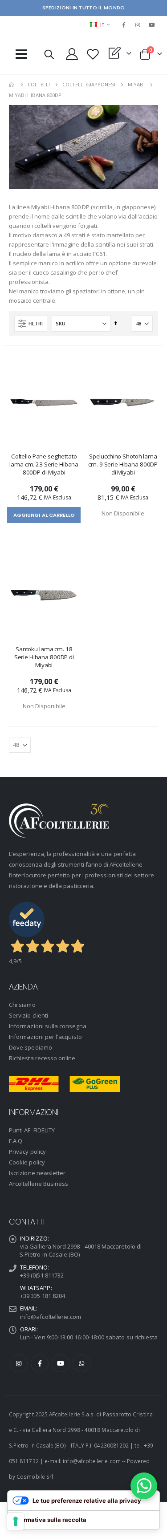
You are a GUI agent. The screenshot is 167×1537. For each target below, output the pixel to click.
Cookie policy (27, 1162)
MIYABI (136, 84)
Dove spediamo (30, 1047)
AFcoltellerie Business (38, 1184)
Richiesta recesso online (42, 1058)
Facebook (40, 1363)
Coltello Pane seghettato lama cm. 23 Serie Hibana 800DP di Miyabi (43, 464)
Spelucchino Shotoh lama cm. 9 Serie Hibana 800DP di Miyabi (123, 464)
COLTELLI (39, 84)
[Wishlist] (93, 54)
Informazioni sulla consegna (47, 1026)
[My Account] (72, 54)
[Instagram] (138, 25)
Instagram (19, 1363)
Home (12, 84)
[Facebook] (124, 25)
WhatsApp (81, 1363)
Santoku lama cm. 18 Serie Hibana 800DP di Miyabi (44, 657)
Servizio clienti (28, 1015)
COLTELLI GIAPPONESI (88, 84)
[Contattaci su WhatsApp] (143, 1485)
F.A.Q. (16, 1141)
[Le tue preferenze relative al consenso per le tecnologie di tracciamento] (15, 1521)
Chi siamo (22, 1005)
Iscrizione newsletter (37, 1173)
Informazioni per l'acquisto (45, 1037)
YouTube (60, 1363)
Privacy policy (27, 1152)
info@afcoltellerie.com (50, 1317)
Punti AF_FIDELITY (32, 1130)
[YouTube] (152, 25)
